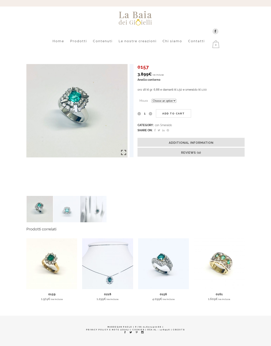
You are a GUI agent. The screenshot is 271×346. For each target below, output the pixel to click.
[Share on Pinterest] (168, 130)
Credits (179, 330)
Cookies (138, 330)
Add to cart (173, 113)
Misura (143, 100)
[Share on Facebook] (155, 130)
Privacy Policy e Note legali (108, 330)
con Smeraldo (163, 125)
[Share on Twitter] (159, 130)
